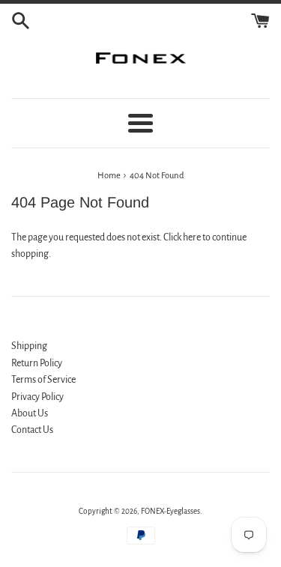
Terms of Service (43, 380)
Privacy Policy (37, 397)
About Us (29, 413)
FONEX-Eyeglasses (170, 511)
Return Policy (36, 363)
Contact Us (32, 430)
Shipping (29, 346)
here (192, 237)
